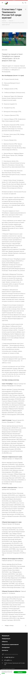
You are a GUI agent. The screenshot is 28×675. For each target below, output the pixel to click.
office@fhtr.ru (8, 660)
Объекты (5, 641)
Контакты (5, 650)
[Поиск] (25, 2)
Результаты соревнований (10, 644)
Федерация (5, 635)
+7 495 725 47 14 (9, 657)
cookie (3, 673)
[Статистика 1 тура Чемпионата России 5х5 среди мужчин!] (14, 39)
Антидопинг (6, 647)
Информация (6, 638)
